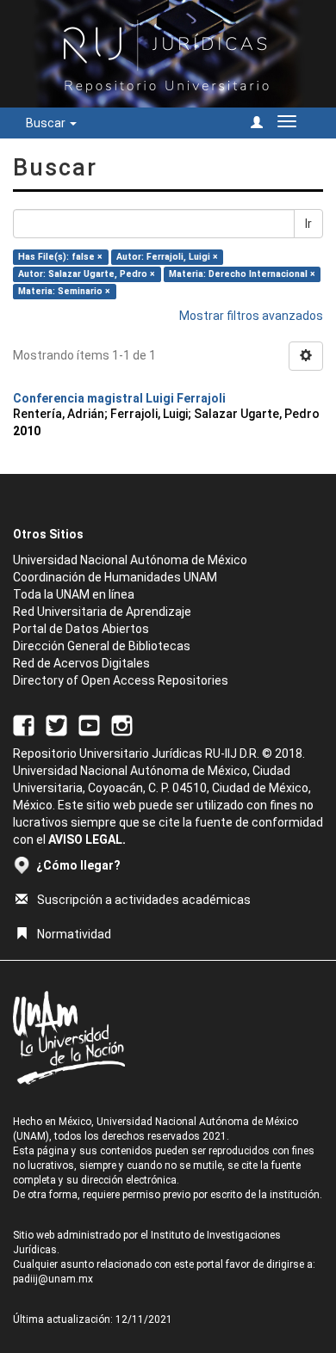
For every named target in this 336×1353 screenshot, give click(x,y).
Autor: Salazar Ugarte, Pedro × (86, 274)
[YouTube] (89, 724)
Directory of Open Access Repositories (120, 680)
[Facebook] (23, 724)
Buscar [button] (47, 123)
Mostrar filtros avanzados (251, 316)
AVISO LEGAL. (87, 839)
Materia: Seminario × (64, 291)
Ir (308, 224)
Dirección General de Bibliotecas (101, 646)
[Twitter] (56, 724)
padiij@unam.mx (53, 1279)
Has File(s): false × (60, 256)
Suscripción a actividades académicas (144, 900)
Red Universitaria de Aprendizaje (102, 611)
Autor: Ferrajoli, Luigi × (167, 256)
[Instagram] (122, 724)
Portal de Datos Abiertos (81, 629)
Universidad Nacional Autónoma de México (130, 560)
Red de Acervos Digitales (81, 663)
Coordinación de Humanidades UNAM (115, 577)
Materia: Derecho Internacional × (242, 274)
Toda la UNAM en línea (73, 594)
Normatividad (74, 934)
